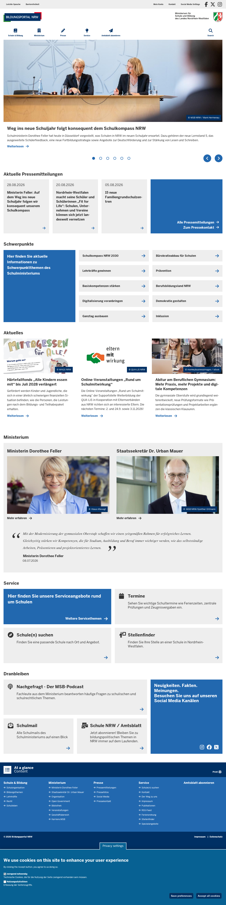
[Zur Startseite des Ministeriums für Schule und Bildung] (22, 17)
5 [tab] (121, 158)
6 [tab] (128, 158)
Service (144, 783)
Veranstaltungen (59, 810)
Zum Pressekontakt (198, 227)
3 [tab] (107, 158)
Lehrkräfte (11, 796)
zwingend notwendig (17, 873)
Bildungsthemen (14, 792)
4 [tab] (114, 158)
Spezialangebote (149, 823)
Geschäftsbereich (60, 814)
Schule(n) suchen (150, 787)
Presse (98, 783)
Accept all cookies (209, 895)
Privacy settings (113, 846)
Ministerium (57, 783)
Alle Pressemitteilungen (195, 222)
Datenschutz (216, 836)
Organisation (57, 796)
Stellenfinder (147, 819)
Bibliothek (56, 805)
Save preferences (181, 895)
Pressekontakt (103, 801)
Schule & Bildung (15, 783)
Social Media (102, 796)
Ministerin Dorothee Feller (64, 787)
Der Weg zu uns (149, 796)
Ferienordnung (148, 814)
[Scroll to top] (218, 898)
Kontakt (145, 792)
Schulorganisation (15, 787)
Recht (9, 801)
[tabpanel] (113, 96)
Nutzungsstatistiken (17, 881)
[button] (190, 4)
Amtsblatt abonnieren (199, 783)
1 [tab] (93, 158)
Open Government (60, 801)
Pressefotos (102, 792)
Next (218, 158)
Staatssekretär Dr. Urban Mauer (67, 792)
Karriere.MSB (58, 819)
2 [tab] (100, 158)
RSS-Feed (146, 810)
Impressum (147, 801)
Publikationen (148, 805)
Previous (207, 158)
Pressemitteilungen (106, 787)
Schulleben (11, 805)
